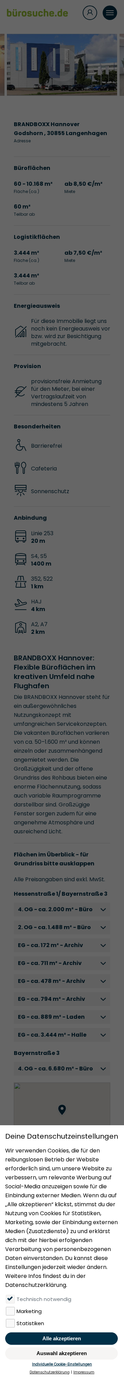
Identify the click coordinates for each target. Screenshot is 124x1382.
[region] (62, 1117)
